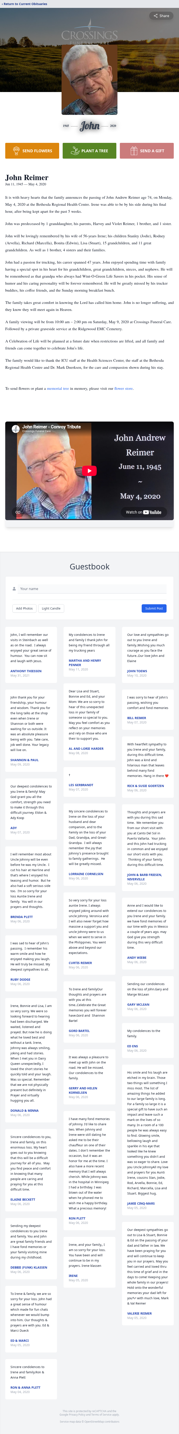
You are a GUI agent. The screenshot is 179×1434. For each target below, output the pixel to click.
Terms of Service (101, 1414)
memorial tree (58, 388)
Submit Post (154, 608)
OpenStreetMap (94, 1421)
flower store (123, 388)
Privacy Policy (77, 1414)
